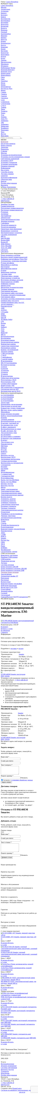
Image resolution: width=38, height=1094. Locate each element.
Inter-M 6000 (5, 238)
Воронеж (4, 30)
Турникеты (5, 1071)
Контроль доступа (7, 455)
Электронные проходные (10, 504)
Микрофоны (5, 412)
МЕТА (3, 236)
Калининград (6, 43)
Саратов (4, 96)
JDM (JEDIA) (5, 244)
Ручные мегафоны (7, 263)
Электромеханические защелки (12, 495)
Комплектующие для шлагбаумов (13, 529)
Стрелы (3, 523)
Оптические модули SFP (10, 389)
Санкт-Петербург (12, 2)
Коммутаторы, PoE (7, 385)
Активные (4, 214)
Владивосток (5, 19)
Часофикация (5, 550)
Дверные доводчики (8, 516)
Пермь (3, 85)
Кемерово (4, 47)
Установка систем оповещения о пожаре (15, 157)
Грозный (4, 32)
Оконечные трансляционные (11, 229)
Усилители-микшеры (8, 227)
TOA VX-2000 (6, 248)
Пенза (3, 83)
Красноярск (5, 54)
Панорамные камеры (8, 348)
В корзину (4, 627)
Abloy (3, 533)
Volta (2, 331)
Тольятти (4, 111)
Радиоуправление (7, 527)
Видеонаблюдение (7, 336)
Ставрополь (5, 102)
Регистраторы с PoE (8, 382)
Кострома (4, 51)
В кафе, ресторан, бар (8, 431)
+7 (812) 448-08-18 (7, 199)
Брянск (3, 17)
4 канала (4, 367)
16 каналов (5, 370)
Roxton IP (4, 242)
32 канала (4, 374)
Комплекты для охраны (9, 555)
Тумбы (3, 521)
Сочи (3, 100)
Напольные (5, 578)
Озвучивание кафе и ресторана (12, 293)
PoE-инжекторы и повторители (12, 387)
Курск (3, 58)
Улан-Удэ (4, 119)
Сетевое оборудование (9, 384)
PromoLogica (17, 1088)
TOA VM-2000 (6, 246)
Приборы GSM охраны (9, 557)
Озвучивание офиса (8, 297)
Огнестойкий (6, 589)
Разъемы (4, 417)
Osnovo (3, 453)
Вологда (4, 28)
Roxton (3, 323)
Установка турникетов (9, 162)
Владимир (4, 22)
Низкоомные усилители (9, 231)
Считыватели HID (7, 476)
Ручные (3, 270)
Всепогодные (6, 582)
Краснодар (5, 53)
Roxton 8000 (5, 240)
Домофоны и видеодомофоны (11, 514)
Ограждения (5, 512)
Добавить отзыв (7, 857)
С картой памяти (7, 359)
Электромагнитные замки (10, 491)
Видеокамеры (6, 338)
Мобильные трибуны (8, 272)
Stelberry (4, 327)
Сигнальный (5, 595)
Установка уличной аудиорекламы (13, 295)
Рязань (3, 90)
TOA (2, 329)
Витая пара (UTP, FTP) (9, 587)
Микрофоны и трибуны (9, 265)
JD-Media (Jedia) (6, 319)
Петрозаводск (6, 87)
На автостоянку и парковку (11, 436)
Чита (2, 132)
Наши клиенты (6, 145)
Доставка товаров (7, 174)
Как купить (5, 170)
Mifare (3, 470)
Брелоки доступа (7, 484)
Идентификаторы (7, 478)
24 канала (4, 372)
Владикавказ (5, 20)
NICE (3, 544)
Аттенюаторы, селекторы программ (14, 261)
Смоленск (4, 98)
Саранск (4, 94)
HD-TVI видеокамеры (9, 363)
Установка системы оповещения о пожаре (16, 299)
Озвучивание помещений (10, 159)
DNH (3, 314)
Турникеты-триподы (8, 501)
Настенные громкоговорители (12, 210)
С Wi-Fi (3, 355)
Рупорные (4, 212)
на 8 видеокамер (7, 399)
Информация (5, 168)
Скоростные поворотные (10, 346)
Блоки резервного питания (10, 255)
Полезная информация (9, 177)
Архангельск (5, 9)
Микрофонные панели (9, 268)
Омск (3, 77)
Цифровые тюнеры (8, 284)
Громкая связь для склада (10, 300)
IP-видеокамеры (6, 361)
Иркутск (4, 39)
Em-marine (4, 468)
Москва (3, 7)
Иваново (4, 36)
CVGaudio (4, 312)
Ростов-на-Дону (6, 88)
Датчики (4, 563)
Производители (6, 306)
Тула (2, 115)
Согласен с (18, 780)
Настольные (5, 267)
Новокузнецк (5, 73)
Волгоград (4, 24)
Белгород (4, 15)
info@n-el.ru (5, 200)
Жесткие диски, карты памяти (11, 410)
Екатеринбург (6, 34)
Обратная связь (6, 179)
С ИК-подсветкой (7, 353)
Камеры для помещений (9, 350)
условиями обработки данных (22, 780)
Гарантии (4, 176)
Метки (3, 487)
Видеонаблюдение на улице (11, 429)
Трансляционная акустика (10, 219)
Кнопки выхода (6, 497)
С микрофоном (6, 357)
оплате (21, 648)
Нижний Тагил (6, 71)
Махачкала (5, 64)
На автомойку (6, 434)
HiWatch (4, 448)
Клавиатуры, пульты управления (12, 408)
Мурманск (4, 66)
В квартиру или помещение (11, 438)
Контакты (4, 185)
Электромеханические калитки (12, 510)
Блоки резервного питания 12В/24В (14, 568)
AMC (3, 308)
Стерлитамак (5, 104)
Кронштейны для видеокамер (11, 404)
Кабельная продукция (9, 585)
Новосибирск (6, 75)
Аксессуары (5, 402)
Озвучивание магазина (9, 291)
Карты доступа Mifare (8, 482)
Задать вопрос (6, 782)
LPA (2, 321)
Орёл (3, 79)
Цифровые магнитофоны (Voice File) (14, 259)
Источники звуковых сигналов (12, 280)
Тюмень (4, 117)
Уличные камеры (7, 351)
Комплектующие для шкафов (11, 584)
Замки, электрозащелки (9, 489)
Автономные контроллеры (10, 459)
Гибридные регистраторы (10, 378)
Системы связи (6, 274)
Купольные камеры (8, 340)
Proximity (4, 467)
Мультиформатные (7, 472)
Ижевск (3, 37)
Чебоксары (5, 126)
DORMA (4, 548)
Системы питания (7, 565)
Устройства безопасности (10, 525)
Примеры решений (8, 166)
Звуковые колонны (7, 221)
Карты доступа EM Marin (10, 480)
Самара (3, 92)
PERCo (3, 536)
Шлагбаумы (5, 1073)
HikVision (4, 446)
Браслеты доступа (7, 485)
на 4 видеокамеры (7, 397)
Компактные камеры (8, 344)
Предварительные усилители (11, 233)
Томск (3, 113)
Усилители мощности (8, 225)
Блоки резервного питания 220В (12, 570)
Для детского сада (7, 442)
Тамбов (3, 107)
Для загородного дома (9, 433)
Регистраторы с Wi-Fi (8, 380)
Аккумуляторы (6, 574)
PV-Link (4, 450)
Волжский (4, 26)
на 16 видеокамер (7, 400)
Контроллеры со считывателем (12, 463)
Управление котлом (8, 561)
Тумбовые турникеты (8, 502)
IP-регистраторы (7, 376)
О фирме (4, 151)
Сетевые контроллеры (9, 461)
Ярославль (4, 136)
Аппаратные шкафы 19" (9, 576)
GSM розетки (6, 559)
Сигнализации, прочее (9, 551)
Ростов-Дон (5, 540)
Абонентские (5, 217)
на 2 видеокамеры (7, 395)
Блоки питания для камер (10, 414)
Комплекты (5, 519)
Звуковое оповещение (9, 1066)
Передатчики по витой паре (11, 406)
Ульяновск (4, 120)
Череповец (5, 130)
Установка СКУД (7, 160)
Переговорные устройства (10, 278)
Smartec (3, 538)
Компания (4, 142)
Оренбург (4, 81)
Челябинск (5, 128)
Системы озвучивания (9, 1068)
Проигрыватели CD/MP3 (10, 282)
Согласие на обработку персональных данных (17, 1090)
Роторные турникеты (8, 506)
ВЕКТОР (4, 333)
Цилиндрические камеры (10, 342)
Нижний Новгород (8, 70)
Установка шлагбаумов (9, 164)
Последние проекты (8, 143)
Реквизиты (5, 149)
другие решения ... (7, 304)
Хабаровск (5, 124)
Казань (3, 41)
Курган (3, 56)
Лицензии (4, 147)
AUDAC (4, 310)
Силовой (4, 593)
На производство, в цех (9, 425)
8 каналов (4, 368)
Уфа (2, 122)
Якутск (3, 134)
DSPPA (3, 316)
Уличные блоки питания (9, 572)
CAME (3, 534)
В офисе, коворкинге (8, 427)
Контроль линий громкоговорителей (14, 257)
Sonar (3, 325)
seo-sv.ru (22, 1092)
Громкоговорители (7, 206)
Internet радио (6, 285)
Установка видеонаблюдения (11, 155)
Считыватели (6, 465)
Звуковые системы (7, 204)
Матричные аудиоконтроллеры (12, 287)
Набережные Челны (8, 68)
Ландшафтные (6, 216)
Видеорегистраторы (8, 365)
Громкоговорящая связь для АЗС (12, 302)
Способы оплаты (7, 172)
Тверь (3, 109)
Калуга (3, 45)
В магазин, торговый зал (10, 423)
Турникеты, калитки (8, 499)
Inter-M (3, 317)
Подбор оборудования (9, 183)
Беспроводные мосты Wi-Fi (10, 391)
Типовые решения (7, 289)
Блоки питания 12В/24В (9, 567)
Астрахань (4, 11)
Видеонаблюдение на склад (11, 421)
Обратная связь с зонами (10, 276)
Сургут (3, 105)
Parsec (3, 546)
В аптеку (4, 440)
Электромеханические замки (11, 493)
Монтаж (4, 153)
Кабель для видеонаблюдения (11, 416)
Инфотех (4, 451)
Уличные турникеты (8, 508)
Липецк (3, 60)
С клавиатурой (6, 474)
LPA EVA (4, 250)
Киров (3, 49)
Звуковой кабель (7, 591)
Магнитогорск (6, 62)
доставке (13, 648)
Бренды (3, 181)
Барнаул (4, 13)
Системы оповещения (9, 234)
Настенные (5, 580)
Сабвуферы (5, 223)
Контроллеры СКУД (8, 457)
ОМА (3, 542)
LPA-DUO (4, 251)
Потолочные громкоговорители (12, 208)
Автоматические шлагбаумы (11, 517)
